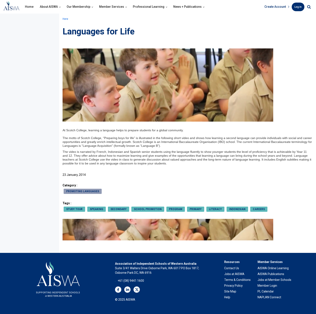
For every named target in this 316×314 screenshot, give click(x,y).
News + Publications (187, 6)
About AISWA (49, 6)
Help (227, 297)
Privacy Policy (233, 285)
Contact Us (231, 268)
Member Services (111, 6)
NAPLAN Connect (269, 297)
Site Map (230, 291)
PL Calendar (266, 291)
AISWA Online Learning (273, 268)
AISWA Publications (271, 274)
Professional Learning (148, 6)
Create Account (275, 6)
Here (65, 18)
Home (29, 6)
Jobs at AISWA (234, 274)
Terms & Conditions (237, 280)
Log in (298, 6)
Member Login (267, 285)
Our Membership (78, 6)
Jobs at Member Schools (274, 280)
